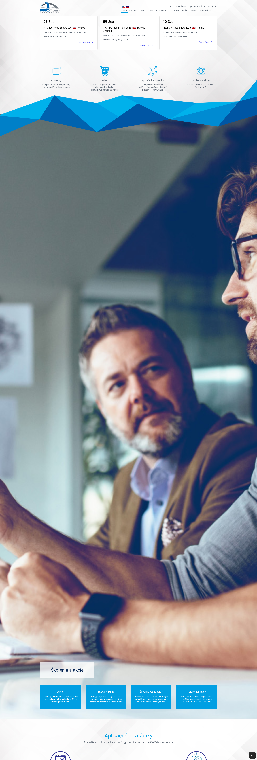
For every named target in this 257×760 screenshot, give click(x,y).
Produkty (134, 11)
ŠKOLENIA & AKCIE (158, 11)
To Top (252, 755)
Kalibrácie (174, 11)
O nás (184, 11)
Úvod (124, 11)
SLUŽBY (144, 11)
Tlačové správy (208, 11)
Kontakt (194, 11)
